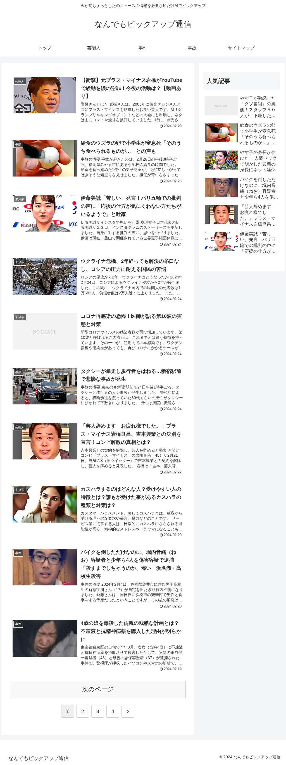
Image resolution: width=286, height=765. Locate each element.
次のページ (98, 689)
